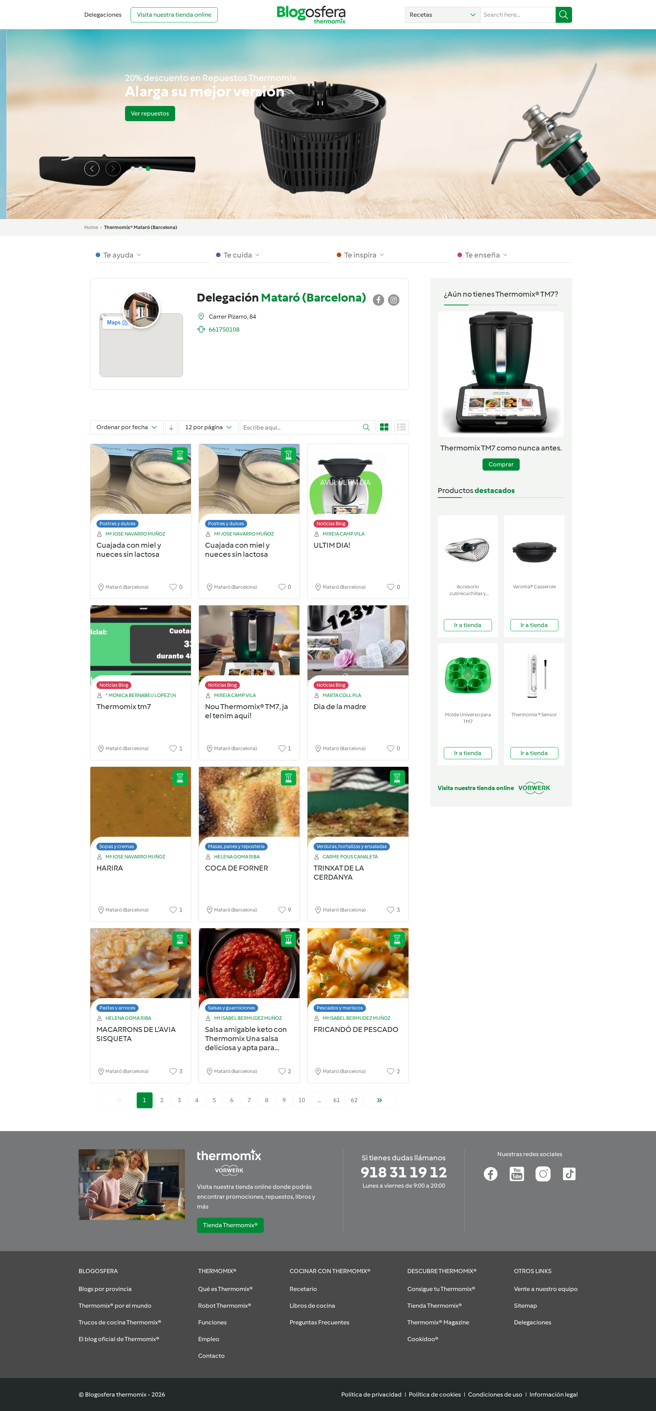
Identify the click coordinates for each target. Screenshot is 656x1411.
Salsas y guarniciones (231, 1008)
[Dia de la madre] (358, 649)
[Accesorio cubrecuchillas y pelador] (468, 547)
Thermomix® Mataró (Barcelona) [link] (140, 227)
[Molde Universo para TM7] (468, 675)
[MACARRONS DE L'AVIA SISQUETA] (140, 972)
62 (354, 1100)
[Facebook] (490, 1174)
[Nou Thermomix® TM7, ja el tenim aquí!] (249, 649)
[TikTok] (569, 1174)
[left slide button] (91, 168)
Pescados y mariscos (340, 1008)
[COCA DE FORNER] (249, 811)
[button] (443, 15)
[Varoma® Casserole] (534, 547)
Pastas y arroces (117, 1008)
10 (301, 1100)
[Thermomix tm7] (140, 649)
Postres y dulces (117, 523)
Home (91, 227)
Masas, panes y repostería (236, 846)
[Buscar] (564, 15)
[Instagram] (543, 1174)
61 (336, 1100)
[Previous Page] (119, 1100)
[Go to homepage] (311, 15)
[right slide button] (113, 168)
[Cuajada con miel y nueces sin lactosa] (140, 488)
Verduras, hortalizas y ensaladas (352, 846)
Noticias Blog (331, 523)
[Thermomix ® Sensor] (534, 675)
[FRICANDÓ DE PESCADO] (358, 972)
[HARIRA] (140, 811)
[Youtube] (516, 1174)
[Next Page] (380, 1100)
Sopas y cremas (116, 846)
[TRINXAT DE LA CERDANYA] (358, 811)
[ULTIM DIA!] (358, 488)
